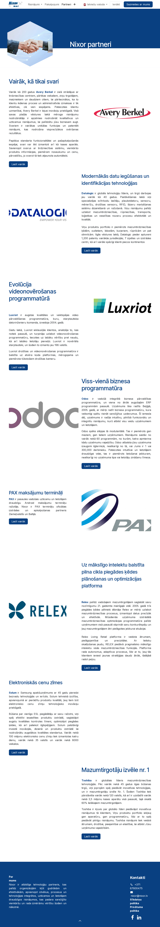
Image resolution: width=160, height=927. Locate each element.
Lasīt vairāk (18, 164)
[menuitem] (35, 4)
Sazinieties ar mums (138, 4)
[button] (80, 921)
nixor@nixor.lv (139, 895)
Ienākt (116, 4)
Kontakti (137, 877)
